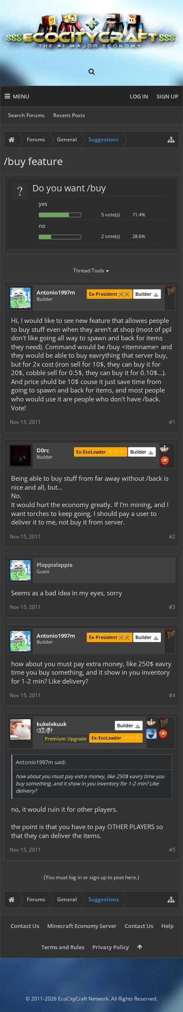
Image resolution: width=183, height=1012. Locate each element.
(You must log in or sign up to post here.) (91, 877)
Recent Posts (69, 115)
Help (167, 926)
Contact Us (25, 926)
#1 (172, 422)
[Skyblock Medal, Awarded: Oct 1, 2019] (151, 734)
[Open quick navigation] (171, 140)
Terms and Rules (62, 947)
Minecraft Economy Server (82, 926)
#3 (172, 607)
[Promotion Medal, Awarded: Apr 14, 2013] (170, 291)
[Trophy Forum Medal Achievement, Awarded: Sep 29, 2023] (165, 461)
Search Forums (26, 115)
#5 (172, 850)
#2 (172, 536)
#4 (172, 695)
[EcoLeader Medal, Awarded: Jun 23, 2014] (151, 723)
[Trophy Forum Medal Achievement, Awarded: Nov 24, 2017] (163, 734)
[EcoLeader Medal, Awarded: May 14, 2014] (165, 449)
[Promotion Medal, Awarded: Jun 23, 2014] (163, 723)
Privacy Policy (110, 947)
